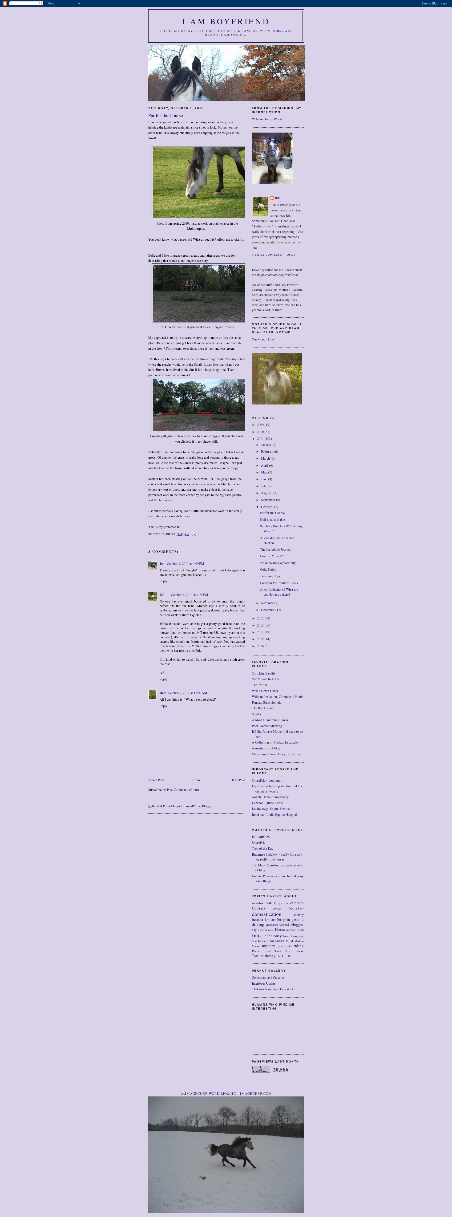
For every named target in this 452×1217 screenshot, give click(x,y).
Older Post (237, 780)
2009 (261, 424)
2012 (261, 618)
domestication (266, 913)
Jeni (162, 563)
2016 (261, 646)
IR (264, 936)
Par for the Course (272, 512)
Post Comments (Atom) (183, 789)
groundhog (272, 925)
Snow (277, 951)
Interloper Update (263, 983)
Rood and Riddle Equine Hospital (274, 814)
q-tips (289, 946)
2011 (261, 438)
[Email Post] (194, 534)
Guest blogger (291, 924)
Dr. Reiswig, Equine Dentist (271, 808)
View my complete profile (274, 254)
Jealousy (274, 935)
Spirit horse (294, 951)
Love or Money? (271, 556)
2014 (261, 632)
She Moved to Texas (265, 679)
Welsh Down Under (265, 690)
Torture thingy (264, 955)
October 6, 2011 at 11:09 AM (187, 693)
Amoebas (257, 903)
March (266, 458)
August (266, 493)
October (267, 507)
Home (197, 780)
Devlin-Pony (296, 908)
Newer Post (156, 780)
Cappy (278, 903)
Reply (163, 581)
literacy (263, 941)
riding (299, 945)
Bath (269, 903)
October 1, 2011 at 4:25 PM (189, 594)
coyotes (277, 908)
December (268, 609)
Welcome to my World (267, 119)
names (281, 946)
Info (256, 935)
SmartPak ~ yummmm (267, 780)
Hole (261, 930)
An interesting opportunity (278, 563)
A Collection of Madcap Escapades (275, 742)
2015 (261, 639)
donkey (299, 914)
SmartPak (258, 842)
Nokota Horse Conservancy (270, 797)
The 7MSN (259, 685)
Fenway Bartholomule (266, 702)
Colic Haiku (268, 569)
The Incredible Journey (275, 549)
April (265, 465)
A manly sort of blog (266, 748)
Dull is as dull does (273, 519)
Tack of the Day (262, 848)
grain (286, 919)
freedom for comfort (266, 919)
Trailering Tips (270, 576)
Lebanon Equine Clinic (267, 803)
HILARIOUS (261, 836)
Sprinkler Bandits (263, 673)
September (268, 499)
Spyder (256, 714)
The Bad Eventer (263, 708)
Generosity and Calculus (268, 977)
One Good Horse (263, 339)
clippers (297, 903)
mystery (268, 945)
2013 (261, 625)
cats (286, 903)
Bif (162, 594)
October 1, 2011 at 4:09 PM (185, 563)
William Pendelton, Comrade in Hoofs (277, 696)
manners (277, 940)
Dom (163, 692)
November (268, 603)
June (264, 479)
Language (297, 936)
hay (254, 929)
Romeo (256, 951)
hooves (269, 930)
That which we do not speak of (272, 989)
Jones (286, 936)
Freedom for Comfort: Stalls (279, 583)
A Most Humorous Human (270, 720)
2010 (261, 431)
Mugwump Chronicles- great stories (276, 754)
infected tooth (295, 930)
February (267, 451)
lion (254, 941)
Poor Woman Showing (267, 726)
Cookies (259, 908)
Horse (280, 929)
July (264, 486)
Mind (289, 941)
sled (268, 951)
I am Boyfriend (226, 21)
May (264, 472)
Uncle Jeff (283, 956)
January (266, 444)
